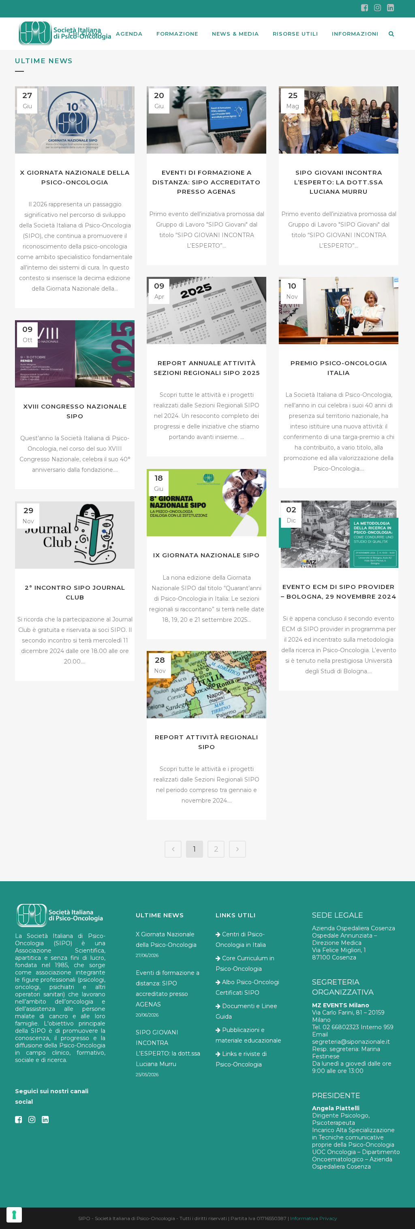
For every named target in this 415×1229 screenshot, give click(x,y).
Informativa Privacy (313, 1218)
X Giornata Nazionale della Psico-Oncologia (166, 940)
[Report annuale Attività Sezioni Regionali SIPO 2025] (206, 310)
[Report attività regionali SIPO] (206, 684)
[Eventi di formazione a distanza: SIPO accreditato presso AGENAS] (206, 120)
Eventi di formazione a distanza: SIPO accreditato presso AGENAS (206, 182)
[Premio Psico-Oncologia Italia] (338, 310)
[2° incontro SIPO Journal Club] (75, 535)
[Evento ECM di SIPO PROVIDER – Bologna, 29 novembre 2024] (338, 534)
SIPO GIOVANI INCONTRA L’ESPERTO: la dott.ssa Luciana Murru (338, 182)
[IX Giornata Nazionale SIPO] (206, 502)
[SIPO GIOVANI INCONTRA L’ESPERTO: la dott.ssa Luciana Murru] (338, 120)
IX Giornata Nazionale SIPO (206, 555)
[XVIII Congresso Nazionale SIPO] (75, 354)
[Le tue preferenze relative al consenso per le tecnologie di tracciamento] (14, 1215)
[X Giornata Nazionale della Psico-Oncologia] (75, 120)
